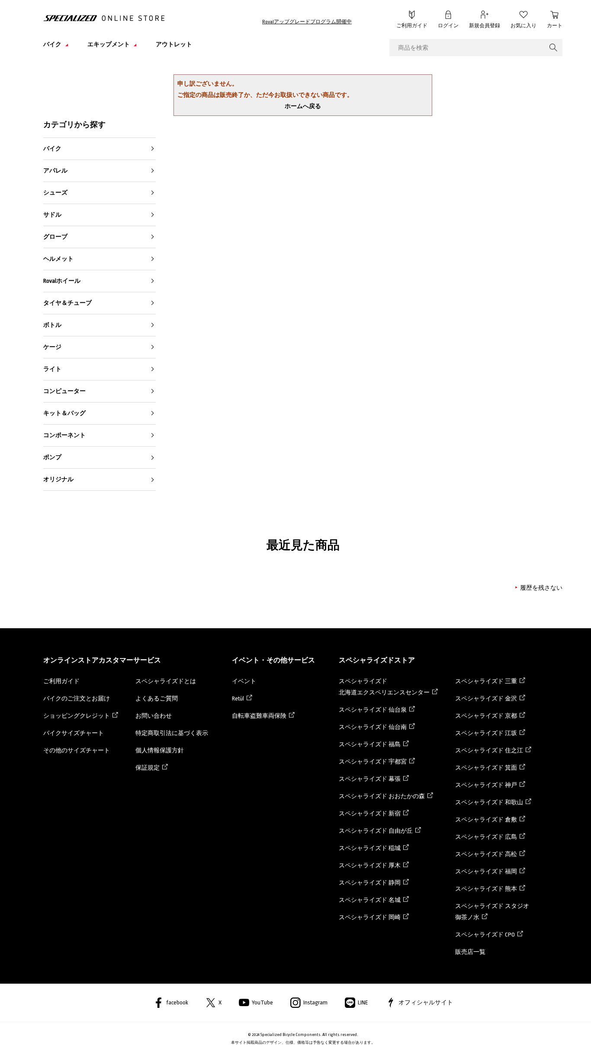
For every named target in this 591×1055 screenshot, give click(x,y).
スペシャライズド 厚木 (370, 865)
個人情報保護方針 (159, 750)
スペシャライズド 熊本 (486, 889)
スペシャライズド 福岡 (486, 871)
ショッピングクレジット (76, 716)
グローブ (55, 236)
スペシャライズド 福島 (370, 744)
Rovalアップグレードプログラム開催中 (307, 22)
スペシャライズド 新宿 (370, 813)
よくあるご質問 (156, 698)
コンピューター (64, 391)
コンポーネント (64, 435)
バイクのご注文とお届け (76, 698)
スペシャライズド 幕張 (370, 779)
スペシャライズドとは (165, 681)
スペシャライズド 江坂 (486, 733)
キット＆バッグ (64, 413)
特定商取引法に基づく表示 (171, 733)
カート (554, 26)
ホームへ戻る (303, 106)
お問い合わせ (153, 716)
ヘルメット (58, 259)
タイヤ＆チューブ (67, 303)
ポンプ (52, 457)
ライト (52, 369)
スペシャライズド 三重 (486, 681)
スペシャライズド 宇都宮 (373, 761)
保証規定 (147, 767)
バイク (52, 148)
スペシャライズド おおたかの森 (382, 796)
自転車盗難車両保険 (259, 716)
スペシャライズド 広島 (486, 837)
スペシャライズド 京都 (486, 716)
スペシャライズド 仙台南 (373, 727)
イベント (244, 681)
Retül (238, 698)
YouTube (262, 1002)
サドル (52, 214)
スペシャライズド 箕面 (486, 767)
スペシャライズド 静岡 (370, 882)
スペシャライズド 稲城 (370, 848)
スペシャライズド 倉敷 (486, 819)
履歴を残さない (541, 588)
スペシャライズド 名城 (370, 900)
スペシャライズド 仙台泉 (373, 710)
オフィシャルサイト (425, 1002)
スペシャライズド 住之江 (489, 750)
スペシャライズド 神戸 (486, 785)
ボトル (52, 325)
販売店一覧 (470, 952)
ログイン (448, 26)
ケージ (52, 347)
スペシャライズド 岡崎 (370, 917)
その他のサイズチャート (76, 750)
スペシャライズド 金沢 (486, 698)
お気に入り (523, 26)
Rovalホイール (61, 281)
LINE (363, 1002)
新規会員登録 (484, 26)
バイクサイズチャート (73, 733)
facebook (177, 1002)
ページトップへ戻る (571, 1035)
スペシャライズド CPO (485, 934)
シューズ (55, 192)
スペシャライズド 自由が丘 (376, 831)
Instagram (315, 1002)
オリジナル (58, 479)
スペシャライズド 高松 (486, 854)
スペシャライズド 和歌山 (489, 802)
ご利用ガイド (411, 26)
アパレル (55, 170)
